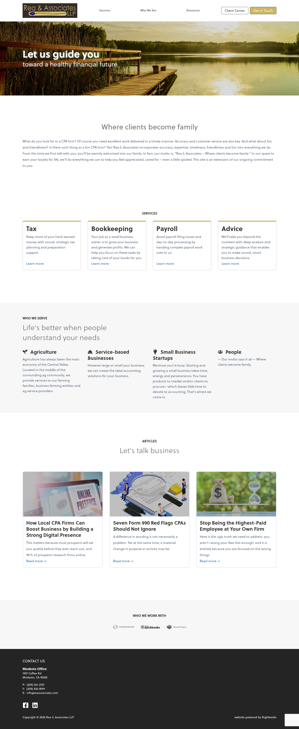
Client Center (235, 10)
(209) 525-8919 (35, 689)
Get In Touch (263, 10)
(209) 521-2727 (35, 684)
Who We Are (148, 10)
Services (104, 10)
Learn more (42, 263)
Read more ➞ (62, 560)
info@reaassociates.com (42, 693)
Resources (193, 10)
